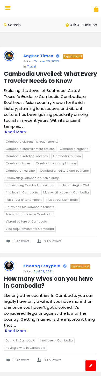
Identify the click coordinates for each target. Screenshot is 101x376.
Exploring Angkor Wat (74, 185)
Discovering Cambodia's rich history (32, 178)
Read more (15, 132)
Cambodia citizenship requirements (32, 141)
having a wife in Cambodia (25, 348)
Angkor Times (38, 55)
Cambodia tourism (67, 156)
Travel (31, 66)
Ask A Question (83, 25)
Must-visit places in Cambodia (66, 192)
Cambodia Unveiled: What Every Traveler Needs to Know (50, 77)
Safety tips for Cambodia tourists (30, 207)
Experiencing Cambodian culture (29, 185)
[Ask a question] (90, 365)
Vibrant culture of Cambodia (26, 221)
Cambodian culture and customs (64, 171)
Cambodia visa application (56, 163)
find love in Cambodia (22, 192)
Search (14, 25)
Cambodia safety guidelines (27, 156)
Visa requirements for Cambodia (30, 229)
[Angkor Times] (37, 8)
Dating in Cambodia (20, 340)
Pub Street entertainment (24, 200)
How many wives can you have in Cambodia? (49, 282)
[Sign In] (96, 9)
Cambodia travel (18, 163)
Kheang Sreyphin (42, 265)
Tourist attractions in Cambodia (29, 214)
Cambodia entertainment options (30, 149)
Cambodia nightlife (74, 149)
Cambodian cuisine (20, 171)
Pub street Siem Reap (62, 200)
